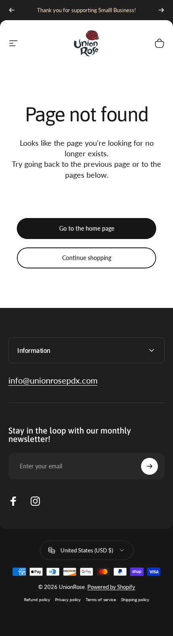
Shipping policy (135, 599)
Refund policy (37, 599)
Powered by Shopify (111, 586)
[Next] (161, 10)
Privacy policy (68, 599)
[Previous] (12, 10)
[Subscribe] (149, 466)
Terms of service (101, 599)
